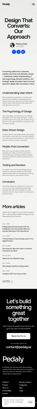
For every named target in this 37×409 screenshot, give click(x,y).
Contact (5, 394)
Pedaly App (23, 385)
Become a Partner (25, 382)
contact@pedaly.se (18, 347)
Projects (5, 385)
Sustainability (6, 391)
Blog (20, 388)
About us (5, 388)
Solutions (5, 382)
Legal (21, 391)
